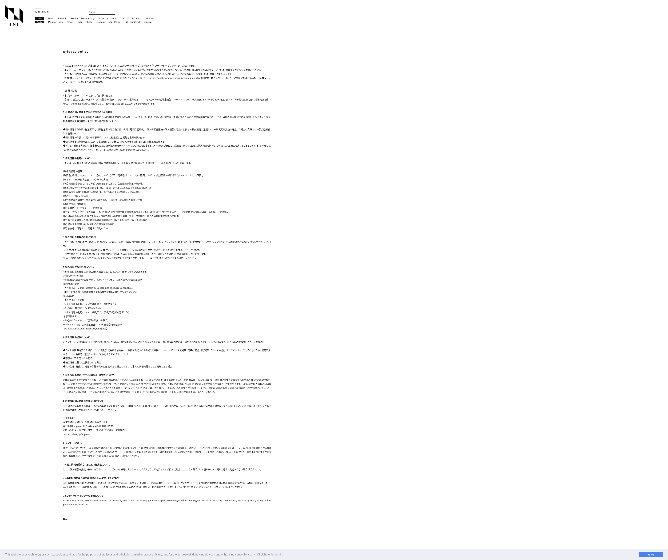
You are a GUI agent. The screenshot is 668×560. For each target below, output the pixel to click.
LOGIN (45, 11)
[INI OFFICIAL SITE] (14, 15)
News (51, 18)
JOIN (37, 11)
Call (122, 18)
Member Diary (55, 22)
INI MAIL (149, 18)
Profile (74, 18)
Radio (79, 22)
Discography (87, 18)
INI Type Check (133, 22)
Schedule (62, 18)
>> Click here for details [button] (268, 554)
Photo (89, 22)
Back (66, 519)
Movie (70, 22)
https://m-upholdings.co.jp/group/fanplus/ (108, 287)
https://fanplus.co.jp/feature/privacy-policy (173, 77)
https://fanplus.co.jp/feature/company (85, 328)
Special (148, 22)
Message (100, 22)
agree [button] (650, 554)
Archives (111, 18)
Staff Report (115, 22)
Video (101, 18)
